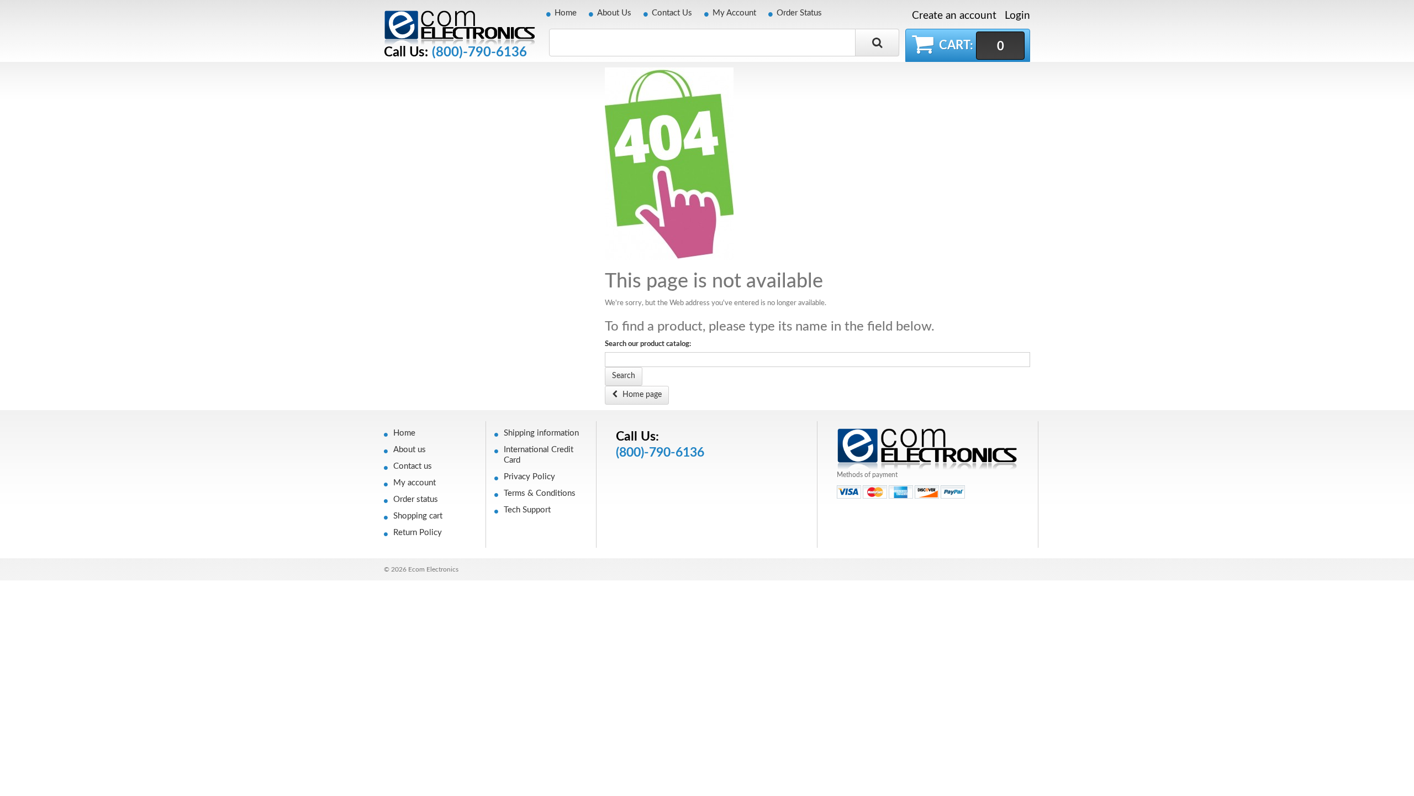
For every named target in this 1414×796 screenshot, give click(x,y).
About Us (614, 13)
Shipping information (541, 433)
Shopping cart (417, 516)
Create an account (954, 16)
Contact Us (672, 13)
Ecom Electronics (433, 569)
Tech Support (527, 510)
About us (409, 450)
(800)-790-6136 (479, 52)
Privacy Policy (529, 477)
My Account (734, 13)
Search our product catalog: (648, 344)
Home (566, 13)
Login (1017, 16)
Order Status (799, 13)
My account (414, 483)
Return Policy (417, 532)
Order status (415, 499)
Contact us (412, 466)
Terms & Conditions (540, 493)
